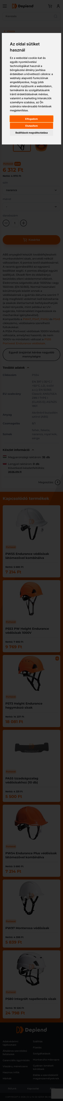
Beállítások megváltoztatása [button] (31, 132)
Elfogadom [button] (31, 118)
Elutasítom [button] (31, 125)
